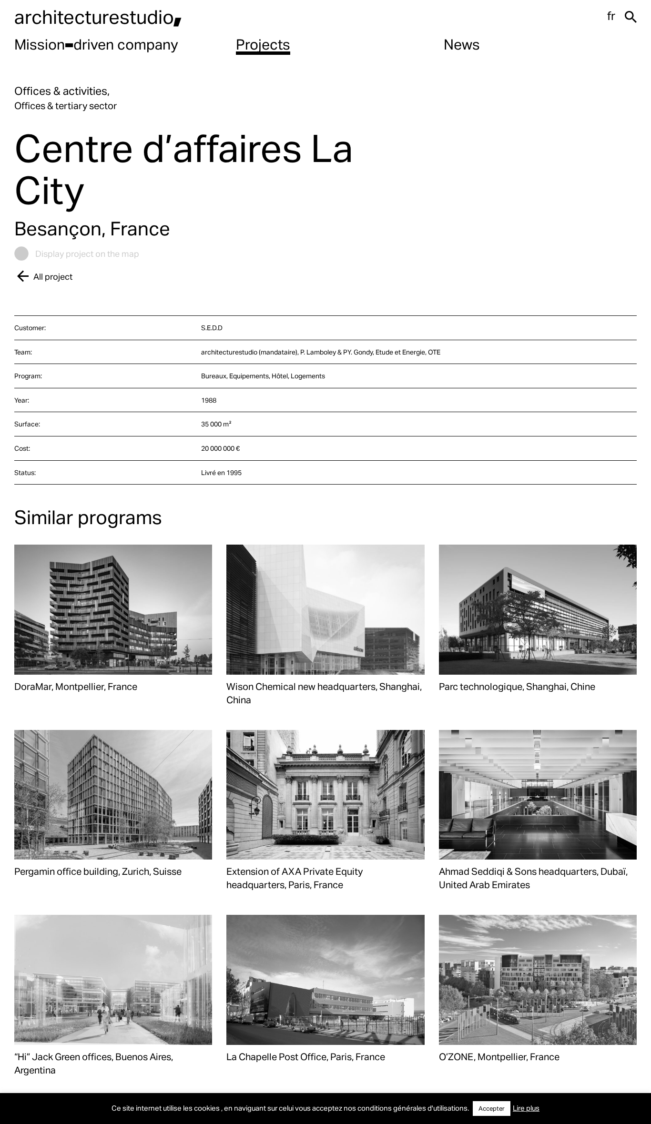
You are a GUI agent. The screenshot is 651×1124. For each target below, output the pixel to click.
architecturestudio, (98, 16)
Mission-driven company (96, 44)
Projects (263, 44)
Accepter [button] (491, 1108)
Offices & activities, (62, 91)
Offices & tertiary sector (65, 105)
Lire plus (526, 1108)
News (462, 44)
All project (52, 276)
